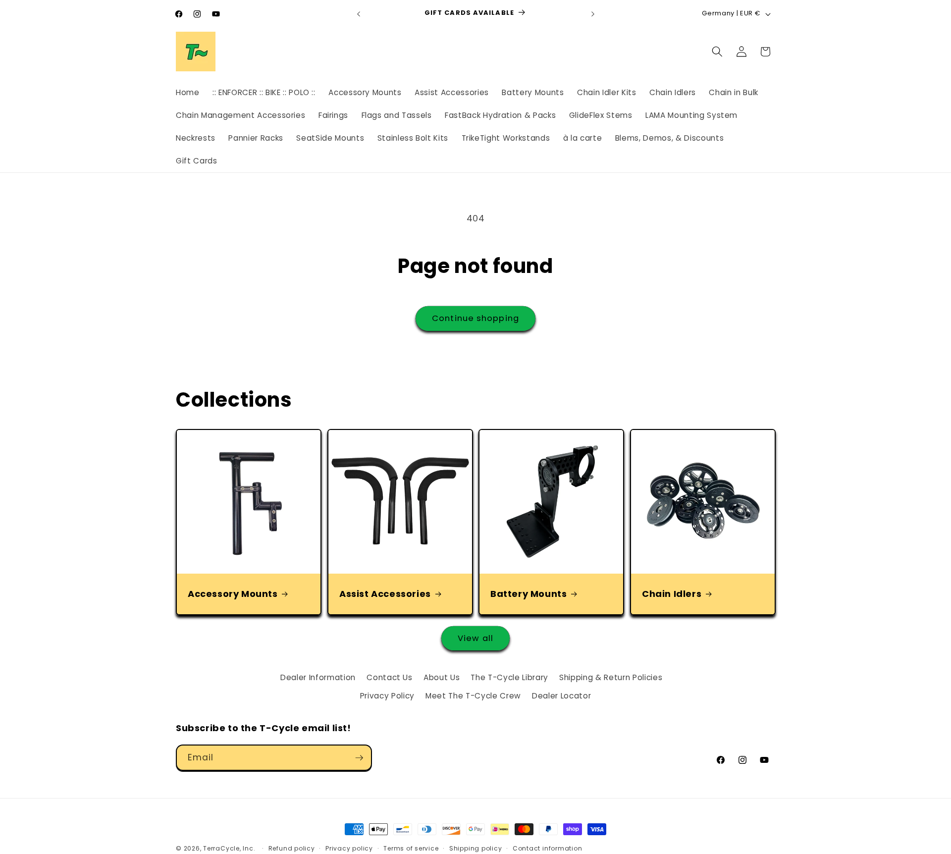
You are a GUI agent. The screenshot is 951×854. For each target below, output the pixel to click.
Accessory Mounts (233, 593)
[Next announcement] (593, 13)
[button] (717, 51)
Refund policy (291, 848)
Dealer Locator (561, 696)
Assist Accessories (385, 593)
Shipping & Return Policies (610, 677)
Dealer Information (318, 677)
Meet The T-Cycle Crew (473, 696)
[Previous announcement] (359, 13)
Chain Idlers (671, 593)
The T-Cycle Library (509, 677)
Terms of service (410, 848)
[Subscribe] (359, 758)
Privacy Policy (387, 696)
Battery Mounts (528, 593)
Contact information (547, 848)
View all (475, 638)
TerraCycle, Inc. (229, 848)
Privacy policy (349, 848)
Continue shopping (475, 318)
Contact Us (390, 677)
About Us (441, 677)
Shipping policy (475, 848)
